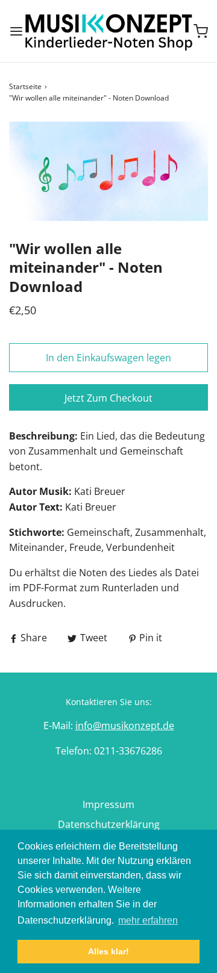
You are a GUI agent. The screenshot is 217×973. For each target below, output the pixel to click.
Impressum (108, 804)
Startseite (25, 86)
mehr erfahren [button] (148, 920)
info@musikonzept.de (124, 725)
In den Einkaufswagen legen (108, 357)
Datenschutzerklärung (109, 824)
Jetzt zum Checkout (108, 398)
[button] (108, 171)
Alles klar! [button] (108, 951)
